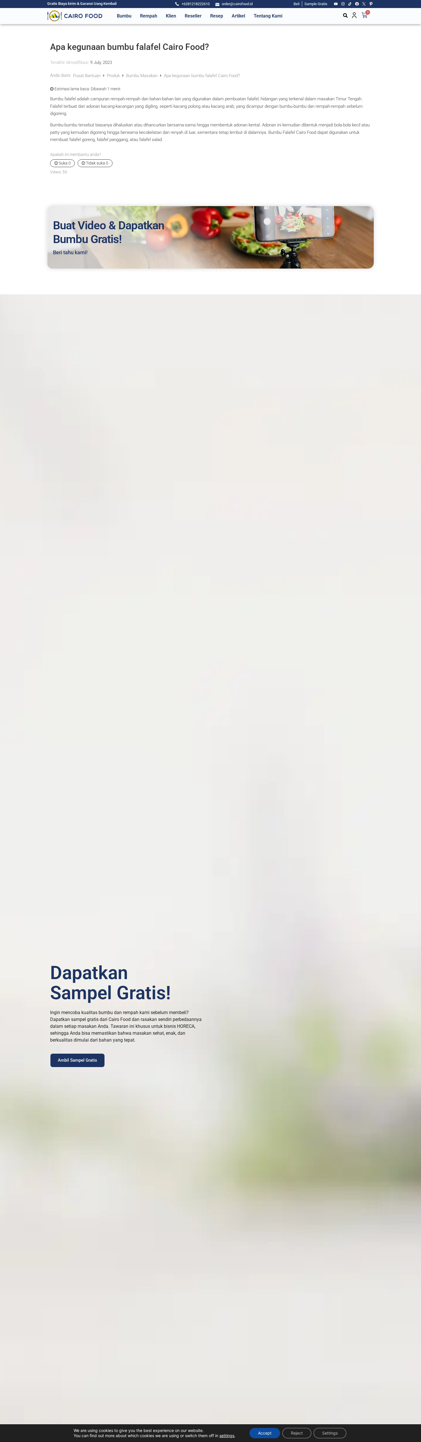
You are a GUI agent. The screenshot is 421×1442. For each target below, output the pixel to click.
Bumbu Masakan (142, 75)
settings (226, 1435)
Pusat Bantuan (87, 75)
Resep (216, 16)
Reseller (193, 16)
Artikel (238, 16)
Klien (171, 16)
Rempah (148, 16)
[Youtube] (336, 4)
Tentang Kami (268, 16)
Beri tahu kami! (70, 252)
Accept (265, 1433)
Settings (330, 1433)
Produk (114, 75)
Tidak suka (96, 163)
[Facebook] (357, 4)
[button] (345, 15)
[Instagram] (343, 4)
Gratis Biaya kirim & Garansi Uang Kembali (82, 3)
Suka (64, 163)
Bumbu (124, 16)
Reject (297, 1433)
